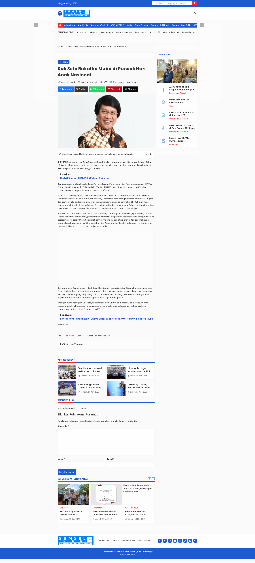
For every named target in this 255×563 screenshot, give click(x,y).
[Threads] (170, 541)
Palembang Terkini (177, 93)
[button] (194, 3)
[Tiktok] (185, 541)
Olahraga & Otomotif (178, 119)
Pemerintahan (132, 508)
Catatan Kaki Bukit (160, 25)
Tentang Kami (103, 540)
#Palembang (188, 32)
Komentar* (63, 426)
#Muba (93, 32)
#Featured (82, 32)
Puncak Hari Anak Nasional (98, 336)
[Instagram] (165, 541)
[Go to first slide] (153, 478)
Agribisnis (83, 25)
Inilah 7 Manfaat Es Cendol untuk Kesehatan (179, 102)
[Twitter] (180, 541)
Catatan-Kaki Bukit (181, 25)
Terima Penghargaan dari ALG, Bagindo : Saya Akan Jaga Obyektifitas (106, 514)
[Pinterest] (195, 541)
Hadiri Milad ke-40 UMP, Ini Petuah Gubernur (85, 178)
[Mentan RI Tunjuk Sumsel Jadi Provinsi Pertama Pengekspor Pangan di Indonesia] (73, 494)
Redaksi (115, 540)
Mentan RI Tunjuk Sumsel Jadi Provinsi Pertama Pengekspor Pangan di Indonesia (72, 516)
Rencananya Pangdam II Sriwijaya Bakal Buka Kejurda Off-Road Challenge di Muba (106, 318)
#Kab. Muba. (141, 32)
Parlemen (173, 145)
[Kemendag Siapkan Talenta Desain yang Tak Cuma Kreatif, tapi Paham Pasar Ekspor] (67, 388)
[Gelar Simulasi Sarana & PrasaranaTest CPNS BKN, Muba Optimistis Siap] (139, 494)
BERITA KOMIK (117, 25)
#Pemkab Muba (171, 32)
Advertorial (69, 25)
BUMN (129, 25)
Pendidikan (63, 62)
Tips (171, 106)
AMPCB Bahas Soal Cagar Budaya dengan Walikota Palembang (181, 89)
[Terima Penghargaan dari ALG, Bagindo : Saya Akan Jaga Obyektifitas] (106, 494)
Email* (110, 459)
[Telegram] (190, 541)
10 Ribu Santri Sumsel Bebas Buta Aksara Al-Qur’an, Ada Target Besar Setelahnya (90, 373)
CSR (195, 25)
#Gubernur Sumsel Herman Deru (116, 32)
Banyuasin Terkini (99, 25)
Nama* (61, 459)
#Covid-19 (155, 32)
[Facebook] (160, 541)
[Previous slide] (149, 478)
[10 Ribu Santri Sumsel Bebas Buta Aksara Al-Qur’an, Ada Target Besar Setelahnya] (67, 372)
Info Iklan (148, 540)
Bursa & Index (141, 25)
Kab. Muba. (69, 336)
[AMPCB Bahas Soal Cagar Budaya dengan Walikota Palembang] (177, 71)
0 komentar (119, 82)
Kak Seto (81, 336)
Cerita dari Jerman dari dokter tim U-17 (181, 114)
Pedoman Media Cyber (131, 540)
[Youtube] (175, 541)
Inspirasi (96, 508)
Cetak (134, 82)
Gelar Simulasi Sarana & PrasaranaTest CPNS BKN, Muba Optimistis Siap (139, 516)
